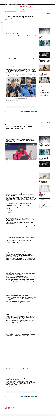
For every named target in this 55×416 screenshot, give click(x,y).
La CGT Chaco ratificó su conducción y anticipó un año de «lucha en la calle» (44, 61)
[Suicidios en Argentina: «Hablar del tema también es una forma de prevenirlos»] (44, 80)
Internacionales (40, 9)
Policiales (31, 9)
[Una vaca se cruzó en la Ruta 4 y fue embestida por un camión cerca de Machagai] (44, 31)
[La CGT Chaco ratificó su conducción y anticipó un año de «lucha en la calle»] (44, 55)
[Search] (48, 9)
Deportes (35, 9)
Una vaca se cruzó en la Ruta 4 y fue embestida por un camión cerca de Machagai (44, 37)
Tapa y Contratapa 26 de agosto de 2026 (44, 96)
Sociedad (24, 9)
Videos (14, 9)
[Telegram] (2, 29)
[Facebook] (2, 24)
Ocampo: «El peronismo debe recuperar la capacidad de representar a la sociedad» (43, 73)
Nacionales (20, 9)
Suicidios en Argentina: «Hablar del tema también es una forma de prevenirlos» (44, 86)
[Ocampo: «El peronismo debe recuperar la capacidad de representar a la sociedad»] (44, 68)
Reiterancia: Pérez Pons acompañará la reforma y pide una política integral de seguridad (20, 4)
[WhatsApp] (2, 31)
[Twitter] (2, 26)
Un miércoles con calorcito (42, 94)
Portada (5, 11)
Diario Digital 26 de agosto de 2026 (43, 95)
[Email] (2, 28)
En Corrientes (42, 90)
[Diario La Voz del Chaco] (27, 7)
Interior (28, 9)
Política (17, 9)
